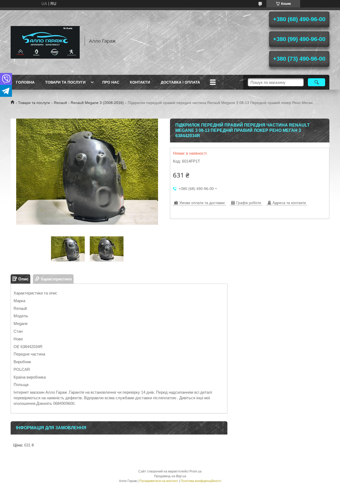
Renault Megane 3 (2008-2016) (97, 103)
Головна (25, 82)
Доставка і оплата (180, 82)
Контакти (140, 82)
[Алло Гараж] (45, 41)
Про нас (110, 82)
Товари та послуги (65, 82)
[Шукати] (316, 82)
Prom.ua (195, 471)
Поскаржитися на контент (158, 481)
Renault (60, 103)
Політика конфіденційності (201, 481)
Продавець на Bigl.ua (170, 476)
